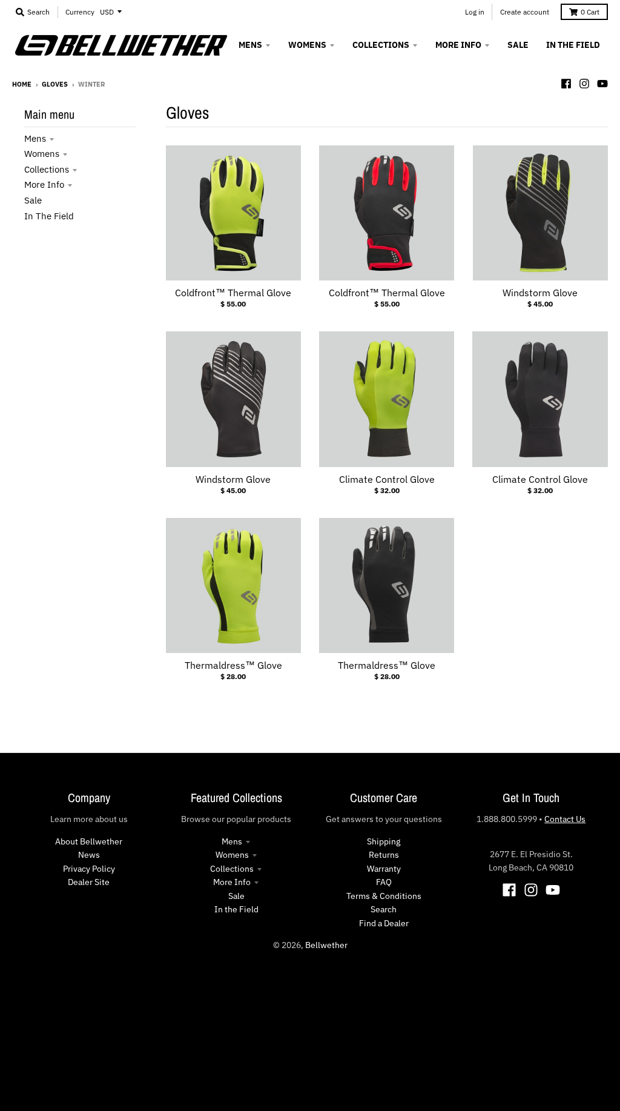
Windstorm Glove (540, 293)
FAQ (384, 882)
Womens (41, 153)
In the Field (49, 216)
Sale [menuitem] (518, 44)
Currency (79, 11)
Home (21, 84)
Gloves (55, 84)
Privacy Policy (89, 868)
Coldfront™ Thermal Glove (233, 293)
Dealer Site (89, 882)
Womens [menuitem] (307, 44)
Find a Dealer (384, 923)
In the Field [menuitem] (573, 44)
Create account (524, 11)
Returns (384, 854)
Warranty (384, 868)
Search (384, 909)
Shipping (383, 841)
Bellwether (326, 945)
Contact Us (564, 819)
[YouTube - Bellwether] (602, 83)
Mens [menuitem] (250, 44)
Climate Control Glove (387, 479)
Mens (35, 138)
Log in (474, 11)
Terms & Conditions (383, 895)
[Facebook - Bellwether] (566, 83)
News (89, 854)
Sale (33, 200)
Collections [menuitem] (380, 44)
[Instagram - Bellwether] (584, 83)
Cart (590, 11)
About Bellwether (88, 841)
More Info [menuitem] (458, 44)
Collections (46, 169)
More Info (44, 184)
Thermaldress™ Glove (233, 665)
